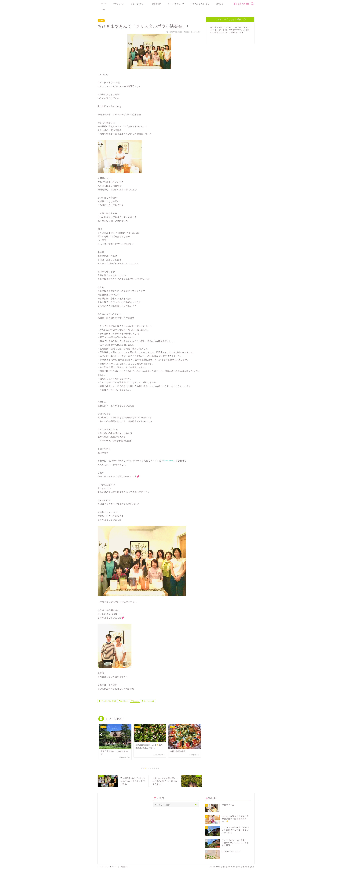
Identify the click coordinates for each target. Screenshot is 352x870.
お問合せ (219, 4)
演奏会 (101, 20)
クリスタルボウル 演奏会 (108, 701)
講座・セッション (138, 4)
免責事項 (124, 867)
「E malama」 (168, 461)
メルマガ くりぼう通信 (200, 4)
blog (103, 9)
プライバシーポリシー (108, 867)
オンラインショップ (176, 4)
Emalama (136, 701)
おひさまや (124, 701)
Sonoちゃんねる (148, 701)
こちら (240, 32)
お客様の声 (156, 4)
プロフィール (118, 4)
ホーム (103, 4)
